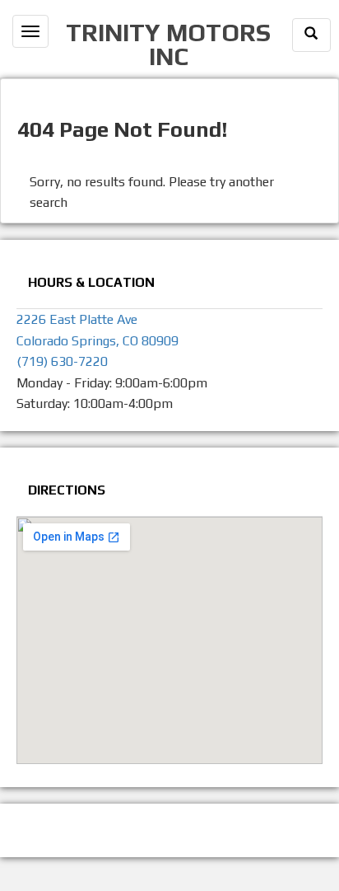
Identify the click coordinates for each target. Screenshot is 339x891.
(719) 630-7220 (62, 361)
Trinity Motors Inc (168, 43)
